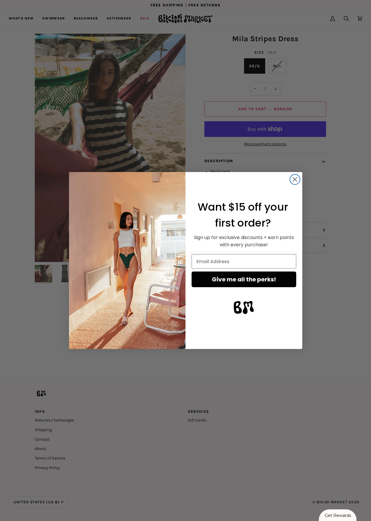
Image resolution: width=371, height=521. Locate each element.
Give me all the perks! (244, 279)
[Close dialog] (295, 179)
